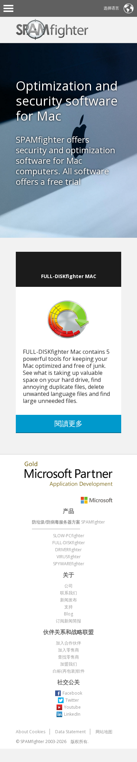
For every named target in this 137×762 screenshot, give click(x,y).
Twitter (72, 700)
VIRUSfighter (69, 557)
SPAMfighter (93, 522)
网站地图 (104, 732)
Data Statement (70, 732)
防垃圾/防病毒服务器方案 (56, 522)
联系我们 (68, 593)
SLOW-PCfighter (68, 536)
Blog (68, 614)
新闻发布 (68, 600)
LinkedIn (72, 714)
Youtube (72, 707)
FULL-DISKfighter (68, 543)
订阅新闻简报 (68, 621)
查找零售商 (68, 657)
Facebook (72, 693)
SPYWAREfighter (68, 564)
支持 (68, 607)
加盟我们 (68, 664)
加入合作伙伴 (68, 643)
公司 (68, 586)
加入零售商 (68, 650)
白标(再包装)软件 (69, 671)
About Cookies (30, 732)
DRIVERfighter (68, 550)
